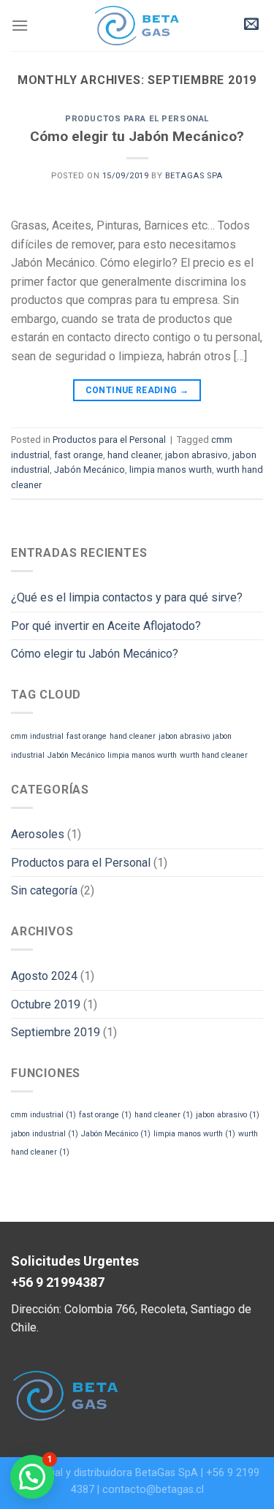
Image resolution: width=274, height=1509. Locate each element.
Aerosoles (37, 834)
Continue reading (137, 390)
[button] (32, 1477)
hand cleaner (134, 454)
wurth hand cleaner (214, 755)
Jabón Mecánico (89, 469)
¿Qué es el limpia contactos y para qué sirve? (127, 597)
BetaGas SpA (194, 175)
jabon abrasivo (196, 454)
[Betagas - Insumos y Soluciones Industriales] (137, 25)
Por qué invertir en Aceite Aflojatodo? (106, 626)
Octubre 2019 (45, 1004)
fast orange (78, 454)
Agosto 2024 (44, 976)
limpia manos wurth (170, 469)
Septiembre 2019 (55, 1032)
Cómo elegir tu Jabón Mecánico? (137, 136)
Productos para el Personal (137, 118)
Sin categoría (44, 890)
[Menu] (19, 25)
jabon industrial (44, 1134)
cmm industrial (37, 736)
